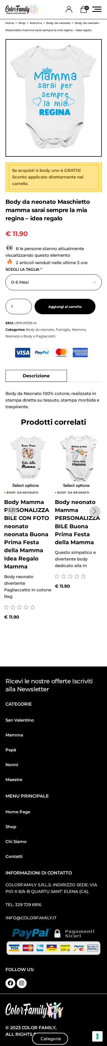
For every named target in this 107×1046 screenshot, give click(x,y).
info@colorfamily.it (31, 917)
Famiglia (63, 329)
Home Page (17, 811)
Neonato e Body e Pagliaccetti (30, 336)
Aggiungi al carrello (65, 307)
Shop (10, 826)
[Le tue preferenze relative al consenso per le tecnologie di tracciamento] (97, 1036)
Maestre (13, 779)
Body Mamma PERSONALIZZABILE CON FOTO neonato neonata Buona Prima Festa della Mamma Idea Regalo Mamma (26, 534)
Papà (10, 749)
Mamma (79, 329)
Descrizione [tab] (36, 375)
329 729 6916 (28, 904)
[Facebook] (10, 983)
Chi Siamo (16, 841)
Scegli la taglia (23, 269)
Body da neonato (40, 329)
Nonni (11, 764)
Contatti (13, 856)
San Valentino (19, 720)
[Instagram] (22, 983)
